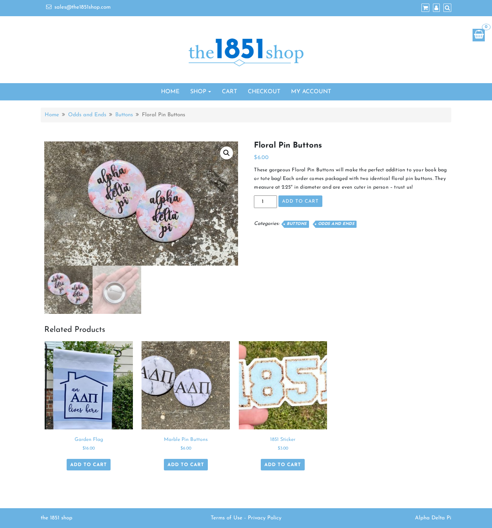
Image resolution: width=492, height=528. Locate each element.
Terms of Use (226, 518)
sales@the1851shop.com (82, 7)
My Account (311, 92)
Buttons (124, 115)
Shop (198, 92)
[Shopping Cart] (479, 35)
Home (170, 92)
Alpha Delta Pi (433, 518)
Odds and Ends (87, 115)
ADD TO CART (300, 201)
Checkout (264, 92)
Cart (229, 92)
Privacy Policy (264, 518)
